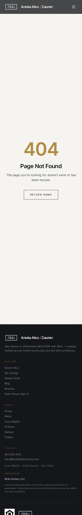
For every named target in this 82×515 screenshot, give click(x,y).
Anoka (8, 411)
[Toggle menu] (73, 7)
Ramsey (9, 432)
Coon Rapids (12, 421)
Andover (10, 426)
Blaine (8, 416)
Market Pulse (12, 378)
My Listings (11, 372)
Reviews (9, 388)
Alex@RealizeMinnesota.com (22, 459)
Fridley (9, 437)
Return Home (41, 194)
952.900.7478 (13, 454)
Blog (7, 383)
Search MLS (12, 367)
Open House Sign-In (17, 393)
